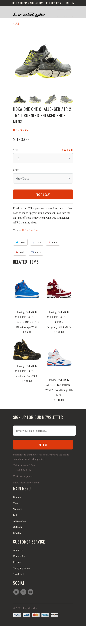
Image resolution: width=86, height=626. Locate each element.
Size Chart (18, 574)
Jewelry (17, 533)
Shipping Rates (21, 568)
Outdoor (17, 527)
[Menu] (61, 13)
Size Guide (67, 150)
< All (16, 23)
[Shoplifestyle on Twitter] (16, 592)
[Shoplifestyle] (29, 13)
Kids (15, 515)
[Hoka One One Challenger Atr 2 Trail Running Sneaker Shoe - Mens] (43, 60)
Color (16, 170)
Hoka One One (21, 130)
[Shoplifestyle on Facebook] (23, 592)
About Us (18, 550)
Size (15, 150)
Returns (17, 562)
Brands (17, 497)
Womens (17, 509)
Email (38, 252)
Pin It (54, 242)
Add (21, 252)
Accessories (19, 521)
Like (39, 242)
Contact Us (19, 556)
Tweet (22, 242)
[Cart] (69, 13)
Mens (16, 503)
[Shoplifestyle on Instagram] (31, 592)
